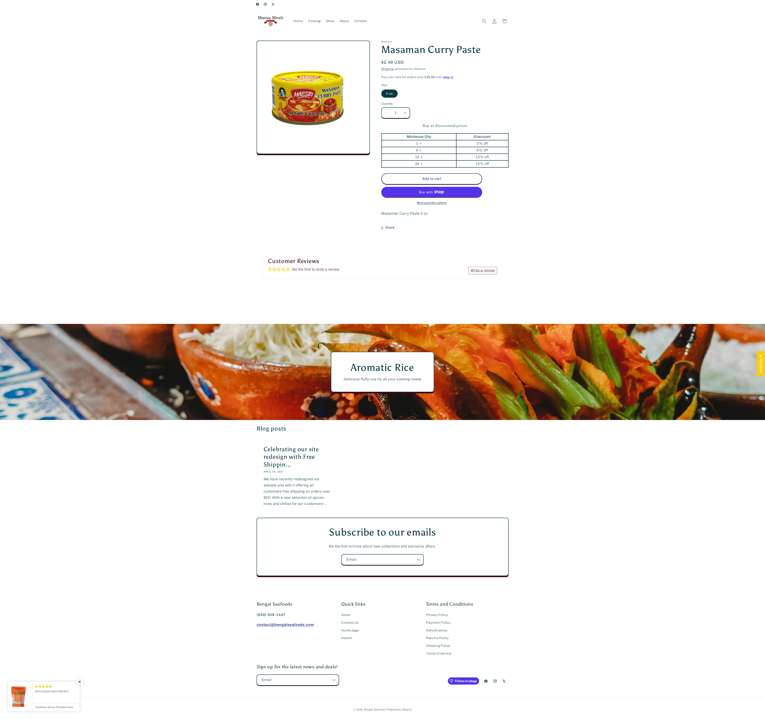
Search (346, 638)
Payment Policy (438, 622)
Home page (350, 630)
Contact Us (350, 622)
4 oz (389, 93)
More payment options (432, 202)
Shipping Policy (438, 645)
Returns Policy (437, 638)
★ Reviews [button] (761, 363)
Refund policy (436, 630)
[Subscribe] (418, 559)
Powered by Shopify (399, 709)
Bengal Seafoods (375, 709)
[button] (484, 21)
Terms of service (438, 653)
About (345, 615)
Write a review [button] (483, 270)
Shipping (387, 68)
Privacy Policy (437, 615)
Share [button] (389, 227)
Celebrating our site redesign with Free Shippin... (291, 457)
